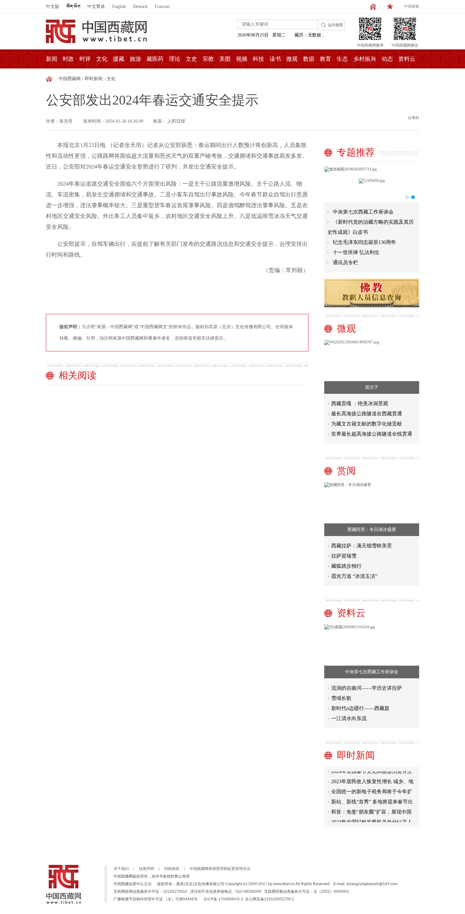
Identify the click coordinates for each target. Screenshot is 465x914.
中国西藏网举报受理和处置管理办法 (219, 868)
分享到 (413, 118)
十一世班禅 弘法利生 (356, 252)
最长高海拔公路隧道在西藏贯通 (366, 413)
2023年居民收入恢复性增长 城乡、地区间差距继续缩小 (372, 779)
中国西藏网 (70, 78)
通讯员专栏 (345, 262)
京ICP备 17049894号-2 (223, 899)
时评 (85, 59)
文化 (102, 59)
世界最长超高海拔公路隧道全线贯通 (371, 434)
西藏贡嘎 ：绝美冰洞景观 (359, 403)
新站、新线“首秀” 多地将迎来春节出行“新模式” (372, 799)
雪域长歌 (341, 698)
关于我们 (121, 868)
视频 (241, 59)
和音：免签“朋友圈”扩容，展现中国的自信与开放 (371, 809)
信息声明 (146, 868)
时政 (68, 59)
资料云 (406, 59)
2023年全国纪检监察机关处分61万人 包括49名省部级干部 (371, 819)
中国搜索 (411, 6)
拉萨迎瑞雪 (343, 556)
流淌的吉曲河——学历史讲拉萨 (366, 688)
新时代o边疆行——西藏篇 (360, 708)
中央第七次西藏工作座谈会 (363, 211)
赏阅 (346, 470)
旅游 (135, 59)
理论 (174, 59)
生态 (342, 59)
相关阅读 (77, 375)
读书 (275, 59)
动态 (387, 59)
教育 (325, 59)
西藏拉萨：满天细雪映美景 (361, 545)
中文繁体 (96, 6)
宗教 (208, 59)
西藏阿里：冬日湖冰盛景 (371, 529)
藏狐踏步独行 (346, 566)
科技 (258, 59)
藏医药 (155, 59)
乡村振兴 (364, 59)
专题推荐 (356, 152)
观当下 (371, 387)
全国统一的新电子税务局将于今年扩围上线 (371, 789)
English (119, 6)
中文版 (52, 6)
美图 (225, 59)
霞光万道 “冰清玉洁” (354, 576)
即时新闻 (93, 78)
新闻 (51, 59)
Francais (162, 6)
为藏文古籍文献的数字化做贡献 (366, 423)
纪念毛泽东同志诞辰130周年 (364, 242)
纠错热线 (171, 868)
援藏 (118, 59)
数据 (308, 59)
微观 (292, 59)
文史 (191, 59)
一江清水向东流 (349, 718)
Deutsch (140, 6)
